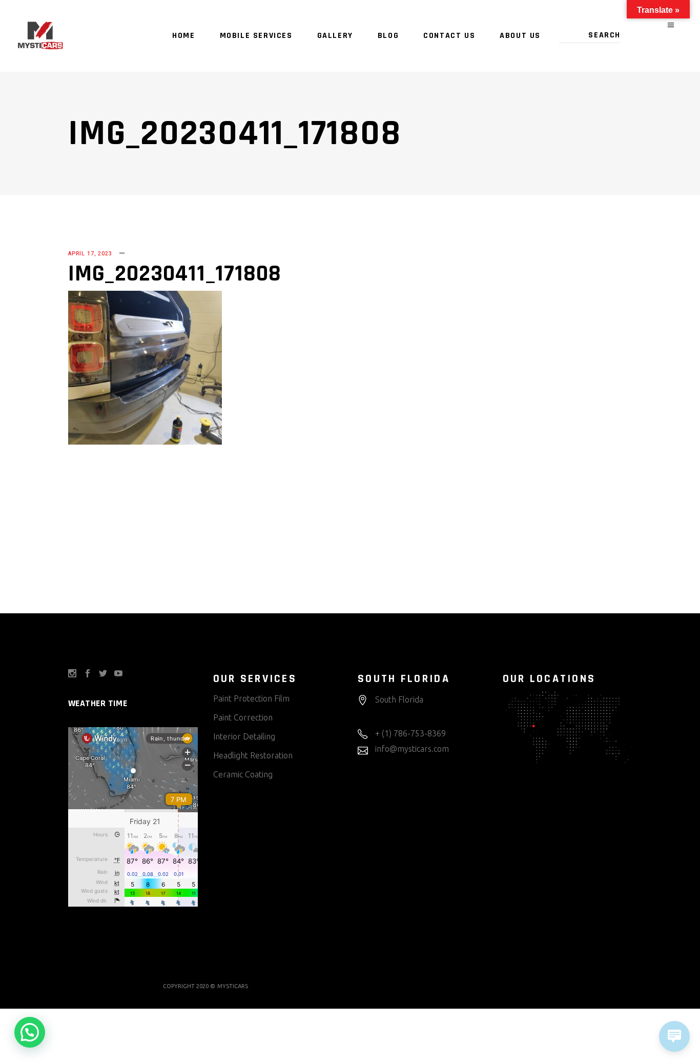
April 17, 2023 (90, 253)
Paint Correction (243, 717)
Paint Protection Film (251, 698)
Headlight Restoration (253, 755)
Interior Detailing (244, 736)
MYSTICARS (232, 986)
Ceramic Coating (243, 774)
